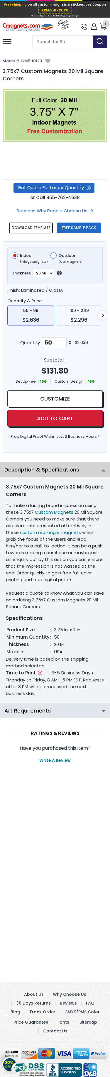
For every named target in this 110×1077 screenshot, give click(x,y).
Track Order (42, 1012)
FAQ (90, 1003)
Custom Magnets (54, 512)
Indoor (34, 258)
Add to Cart (55, 418)
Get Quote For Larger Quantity (51, 187)
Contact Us (55, 1031)
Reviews (68, 1003)
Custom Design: (70, 381)
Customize (55, 398)
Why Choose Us (69, 994)
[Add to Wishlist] (48, 61)
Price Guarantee (30, 1022)
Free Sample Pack (79, 227)
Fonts (63, 1022)
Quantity (30, 342)
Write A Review (55, 760)
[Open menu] (7, 42)
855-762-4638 (63, 197)
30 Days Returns (33, 1003)
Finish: (13, 290)
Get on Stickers (9, 1062)
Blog (15, 1012)
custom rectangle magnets (50, 532)
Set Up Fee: (27, 381)
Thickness (21, 273)
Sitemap (88, 1022)
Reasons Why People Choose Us (52, 211)
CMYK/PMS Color (82, 1012)
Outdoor (70, 258)
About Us (34, 994)
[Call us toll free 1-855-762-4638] (83, 26)
